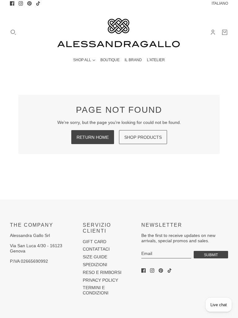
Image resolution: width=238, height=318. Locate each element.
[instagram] (20, 3)
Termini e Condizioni (95, 290)
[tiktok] (38, 3)
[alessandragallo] (119, 32)
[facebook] (12, 3)
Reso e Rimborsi (102, 272)
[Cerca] (13, 32)
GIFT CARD (94, 241)
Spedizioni (95, 264)
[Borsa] (224, 32)
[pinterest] (29, 3)
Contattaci (96, 249)
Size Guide (95, 256)
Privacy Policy (100, 280)
